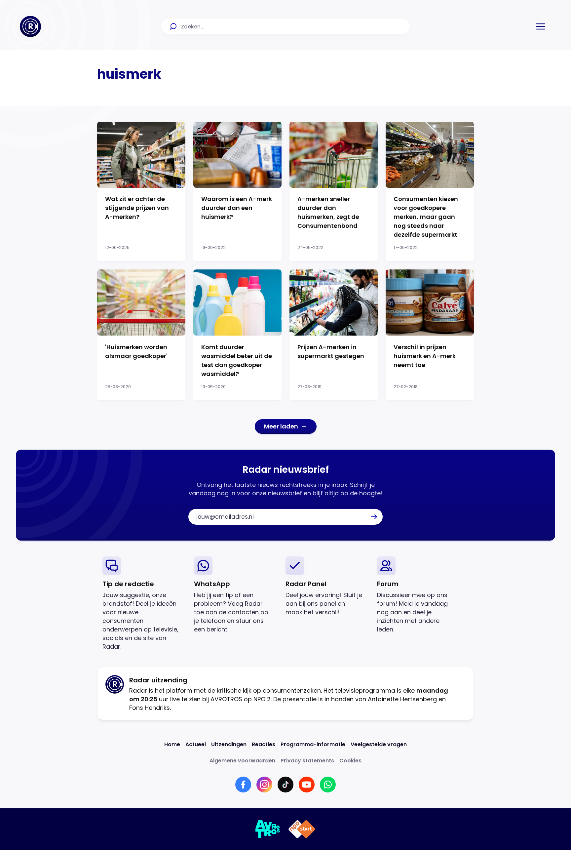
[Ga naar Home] (30, 26)
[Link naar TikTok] (285, 784)
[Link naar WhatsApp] (328, 784)
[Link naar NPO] (302, 829)
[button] (540, 26)
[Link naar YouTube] (307, 784)
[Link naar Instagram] (264, 784)
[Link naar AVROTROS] (267, 829)
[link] (142, 603)
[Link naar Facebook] (243, 784)
